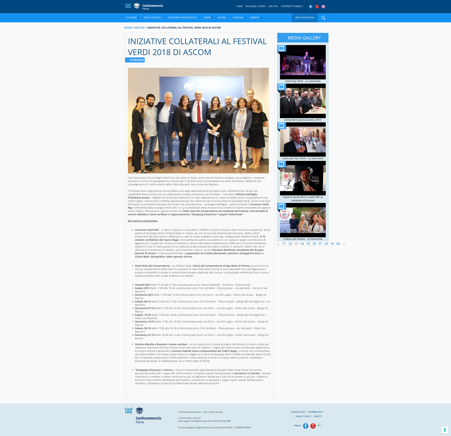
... (278, 243)
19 (332, 243)
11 (284, 243)
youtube (317, 6)
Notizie (222, 17)
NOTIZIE (139, 27)
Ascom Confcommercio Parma (144, 6)
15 (308, 243)
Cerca (323, 17)
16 (314, 243)
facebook (311, 6)
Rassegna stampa (255, 6)
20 (338, 243)
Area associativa (304, 17)
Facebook (305, 426)
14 (302, 243)
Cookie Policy (298, 411)
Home (240, 6)
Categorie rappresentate (182, 17)
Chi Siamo (131, 17)
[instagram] (324, 6)
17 (320, 243)
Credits (317, 416)
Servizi (207, 17)
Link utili (273, 6)
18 (326, 243)
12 (290, 243)
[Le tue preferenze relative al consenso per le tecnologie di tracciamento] (444, 429)
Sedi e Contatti (152, 17)
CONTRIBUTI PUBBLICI (292, 6)
